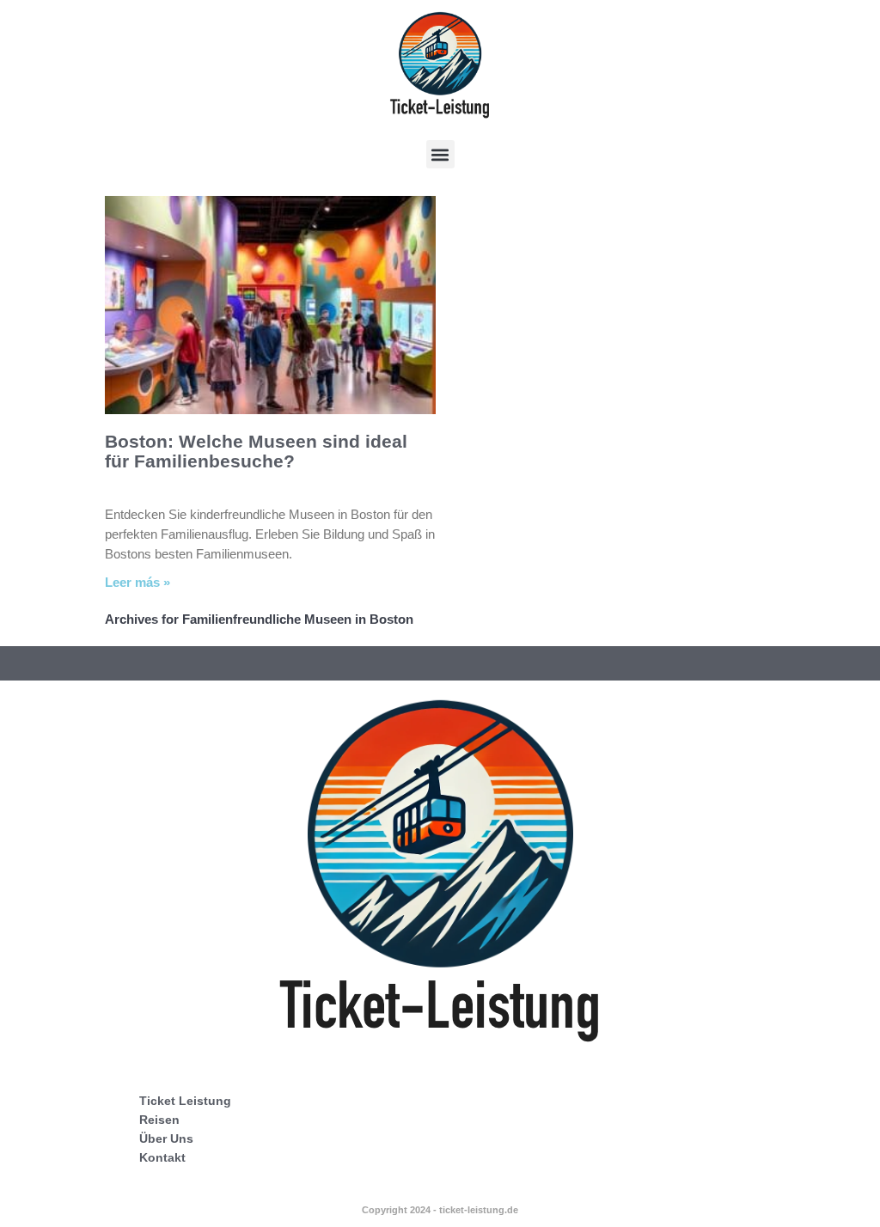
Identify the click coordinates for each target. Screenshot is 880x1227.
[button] (440, 154)
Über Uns (166, 1138)
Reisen (159, 1119)
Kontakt (162, 1157)
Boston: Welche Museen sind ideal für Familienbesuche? (256, 451)
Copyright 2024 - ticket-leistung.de (440, 1210)
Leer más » (137, 582)
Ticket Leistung (185, 1101)
